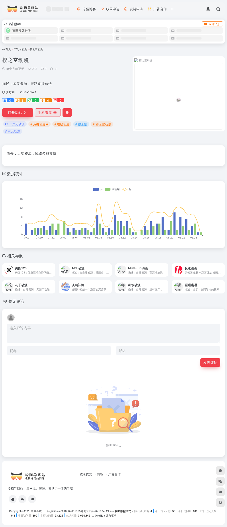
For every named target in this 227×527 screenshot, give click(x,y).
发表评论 (210, 362)
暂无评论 (16, 301)
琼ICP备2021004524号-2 (99, 511)
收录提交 (86, 474)
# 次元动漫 (12, 131)
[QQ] (13, 499)
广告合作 (114, 474)
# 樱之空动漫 (102, 124)
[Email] (32, 499)
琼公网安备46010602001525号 (64, 511)
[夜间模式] (220, 502)
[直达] (53, 270)
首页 (8, 49)
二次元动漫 (20, 49)
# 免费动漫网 (39, 124)
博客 (100, 474)
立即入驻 (215, 24)
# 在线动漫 (61, 124)
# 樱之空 (81, 124)
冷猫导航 (36, 511)
